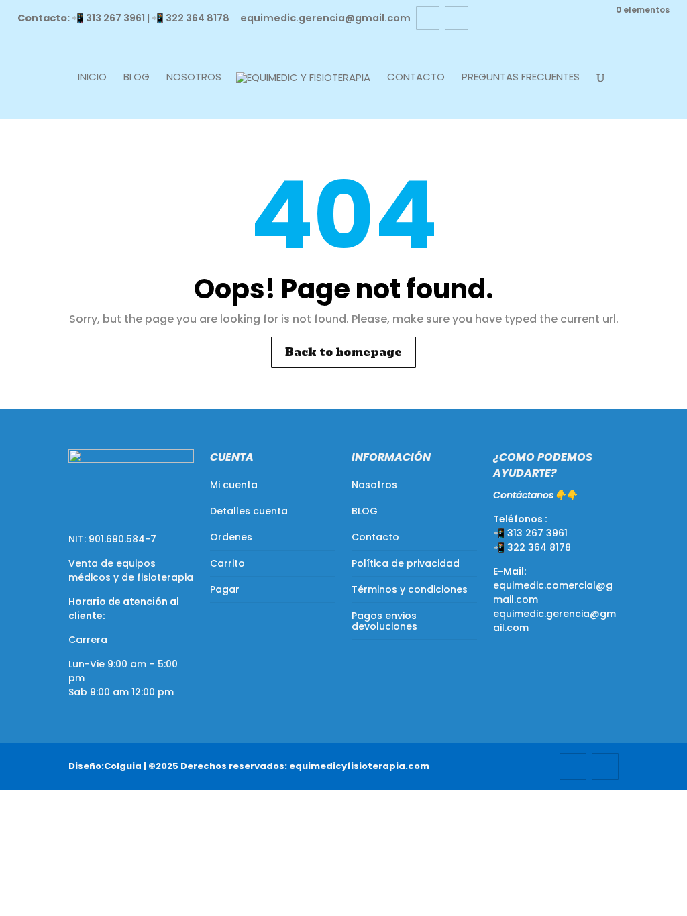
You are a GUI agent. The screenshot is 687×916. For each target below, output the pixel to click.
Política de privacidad (406, 563)
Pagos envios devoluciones (384, 621)
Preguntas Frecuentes (521, 78)
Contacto (416, 78)
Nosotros (193, 78)
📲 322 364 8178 (190, 18)
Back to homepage (343, 352)
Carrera (87, 639)
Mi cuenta (234, 485)
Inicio (92, 78)
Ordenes (231, 537)
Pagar (225, 589)
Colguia (123, 766)
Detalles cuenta (249, 511)
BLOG (136, 78)
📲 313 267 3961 (108, 18)
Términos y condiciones (410, 589)
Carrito (227, 563)
